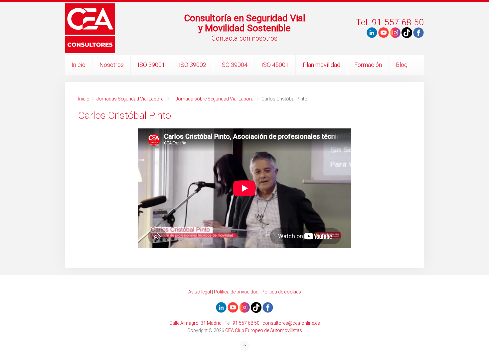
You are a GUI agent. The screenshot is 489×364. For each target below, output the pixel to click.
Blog (402, 64)
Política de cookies (281, 291)
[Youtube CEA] (372, 32)
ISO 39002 (192, 64)
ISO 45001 (275, 64)
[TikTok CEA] (407, 32)
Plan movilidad (321, 64)
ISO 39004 (233, 64)
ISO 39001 (151, 64)
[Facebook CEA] (418, 32)
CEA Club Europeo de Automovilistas (263, 330)
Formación (368, 64)
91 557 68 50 (246, 323)
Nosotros (111, 64)
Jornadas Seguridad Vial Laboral (130, 98)
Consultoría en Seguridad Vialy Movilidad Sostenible (244, 23)
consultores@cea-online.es (291, 323)
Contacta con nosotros (244, 38)
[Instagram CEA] (395, 32)
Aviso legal (199, 291)
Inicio (78, 64)
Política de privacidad (236, 291)
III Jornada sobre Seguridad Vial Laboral (213, 98)
